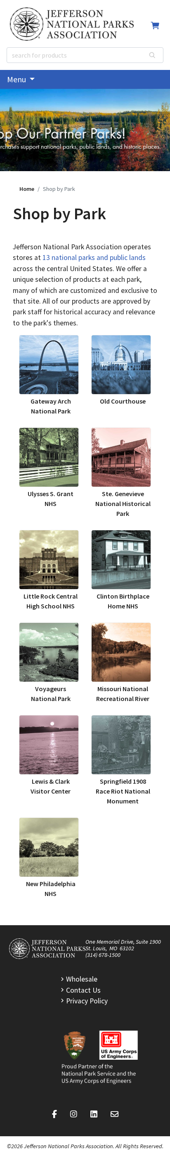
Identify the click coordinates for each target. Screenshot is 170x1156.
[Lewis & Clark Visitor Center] (48, 744)
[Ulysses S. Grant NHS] (48, 457)
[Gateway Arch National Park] (48, 364)
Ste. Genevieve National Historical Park (123, 504)
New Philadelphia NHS (51, 889)
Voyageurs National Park (51, 694)
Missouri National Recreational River (122, 694)
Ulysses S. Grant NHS (50, 499)
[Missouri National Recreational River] (121, 652)
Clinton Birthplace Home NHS (123, 601)
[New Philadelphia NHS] (48, 847)
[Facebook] (54, 1114)
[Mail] (114, 1114)
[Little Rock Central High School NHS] (48, 559)
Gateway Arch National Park (51, 406)
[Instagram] (74, 1114)
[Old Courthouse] (121, 364)
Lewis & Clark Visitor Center (51, 786)
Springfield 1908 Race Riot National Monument (123, 791)
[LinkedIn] (94, 1114)
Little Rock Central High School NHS (51, 601)
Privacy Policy (87, 1000)
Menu (17, 79)
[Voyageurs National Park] (48, 652)
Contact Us (83, 990)
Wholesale (81, 979)
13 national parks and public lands (94, 257)
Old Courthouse (123, 401)
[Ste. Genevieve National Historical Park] (121, 457)
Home (26, 189)
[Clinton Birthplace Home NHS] (121, 559)
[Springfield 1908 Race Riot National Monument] (121, 744)
